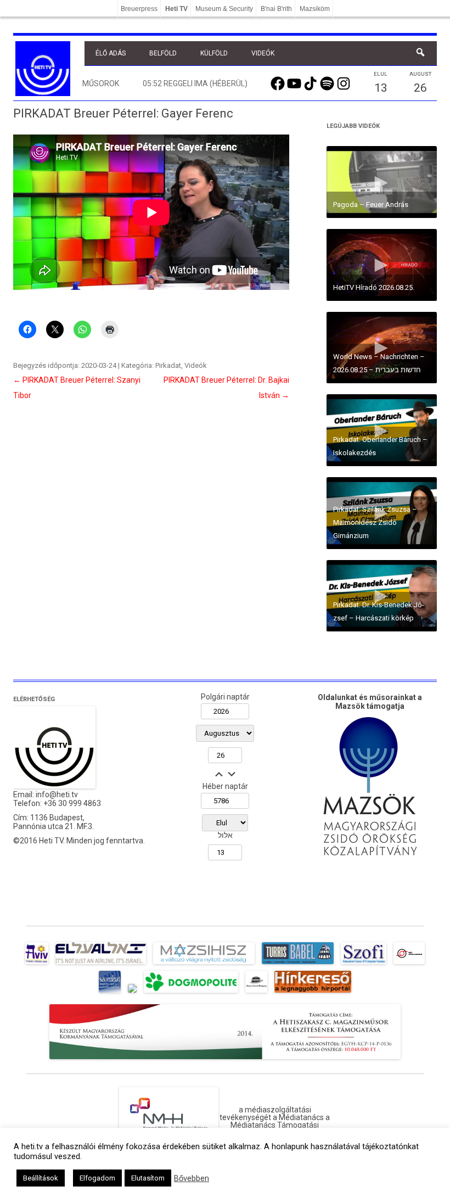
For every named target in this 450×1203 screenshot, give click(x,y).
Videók (262, 53)
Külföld (214, 53)
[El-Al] (101, 964)
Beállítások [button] (40, 1178)
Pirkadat (168, 365)
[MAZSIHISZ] (203, 964)
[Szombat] (109, 992)
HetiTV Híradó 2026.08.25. (373, 287)
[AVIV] (36, 964)
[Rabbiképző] (132, 992)
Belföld (163, 53)
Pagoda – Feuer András (370, 204)
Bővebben (191, 1178)
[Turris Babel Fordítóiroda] (297, 964)
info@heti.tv (57, 794)
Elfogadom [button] (97, 1178)
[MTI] (409, 964)
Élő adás (110, 53)
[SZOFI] (363, 964)
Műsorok (100, 83)
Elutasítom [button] (148, 1178)
